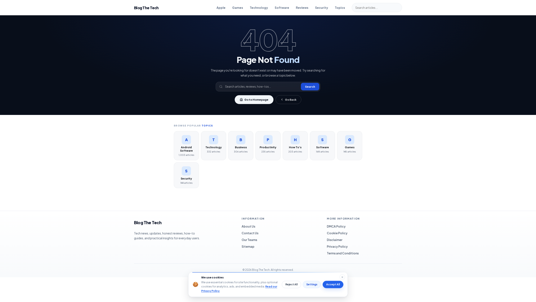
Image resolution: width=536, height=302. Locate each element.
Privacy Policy (337, 246)
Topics (340, 7)
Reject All (291, 284)
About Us (248, 226)
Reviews (302, 7)
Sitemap (248, 246)
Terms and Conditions (343, 253)
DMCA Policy (336, 226)
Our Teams (249, 240)
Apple (220, 7)
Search (310, 86)
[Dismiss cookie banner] (342, 277)
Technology (259, 7)
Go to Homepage (256, 99)
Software (282, 7)
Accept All (333, 284)
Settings (311, 284)
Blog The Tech (146, 7)
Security (321, 7)
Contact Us (250, 233)
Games (237, 7)
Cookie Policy (337, 233)
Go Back (290, 99)
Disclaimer (334, 240)
